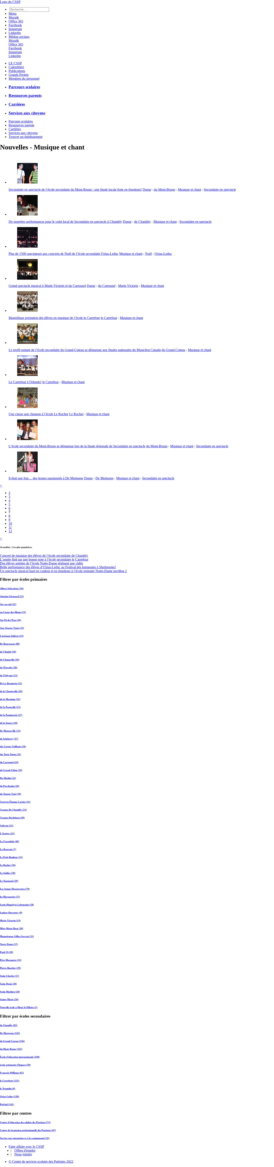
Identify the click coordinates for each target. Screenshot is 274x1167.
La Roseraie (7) (8, 849)
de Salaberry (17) (9, 738)
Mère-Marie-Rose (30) (11, 928)
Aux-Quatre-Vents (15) (12, 628)
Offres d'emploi (24, 1150)
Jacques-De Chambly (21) (13, 809)
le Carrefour (109, 318)
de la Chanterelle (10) (11, 691)
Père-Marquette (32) (10, 960)
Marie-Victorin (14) (10, 920)
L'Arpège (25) (7, 833)
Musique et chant (189, 189)
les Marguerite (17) (10, 896)
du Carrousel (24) (9, 762)
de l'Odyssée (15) (9, 675)
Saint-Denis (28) (8, 983)
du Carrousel (106, 286)
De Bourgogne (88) (10, 644)
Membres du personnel (24, 78)
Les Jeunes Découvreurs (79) (15, 889)
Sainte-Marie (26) (9, 999)
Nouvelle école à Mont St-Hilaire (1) (18, 1007)
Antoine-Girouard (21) (12, 596)
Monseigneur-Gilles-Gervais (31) (17, 936)
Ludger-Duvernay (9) (11, 912)
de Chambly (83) (8, 1025)
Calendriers (16, 67)
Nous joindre (23, 1154)
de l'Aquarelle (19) (9, 659)
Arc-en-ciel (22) (8, 604)
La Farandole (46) (9, 841)
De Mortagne (104, 478)
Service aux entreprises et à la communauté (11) (24, 1138)
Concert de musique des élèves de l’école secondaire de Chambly (44, 555)
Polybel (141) (7, 1104)
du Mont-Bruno (164, 189)
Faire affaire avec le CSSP (26, 1146)
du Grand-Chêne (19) (11, 770)
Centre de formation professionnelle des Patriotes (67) (28, 1130)
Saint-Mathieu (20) (10, 991)
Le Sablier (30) (7, 873)
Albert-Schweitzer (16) (12, 588)
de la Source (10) (9, 723)
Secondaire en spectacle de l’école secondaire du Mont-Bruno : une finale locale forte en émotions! (75, 189)
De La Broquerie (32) (11, 683)
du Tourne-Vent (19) (10, 794)
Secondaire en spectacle (220, 189)
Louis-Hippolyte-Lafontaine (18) (17, 904)
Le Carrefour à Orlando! (25, 382)
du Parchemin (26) (9, 786)
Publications (17, 71)
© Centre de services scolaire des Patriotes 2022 (41, 1161)
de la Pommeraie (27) (11, 715)
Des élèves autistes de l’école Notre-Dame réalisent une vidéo (41, 563)
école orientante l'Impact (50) (15, 1065)
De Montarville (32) (10, 731)
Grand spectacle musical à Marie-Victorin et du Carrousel (47, 286)
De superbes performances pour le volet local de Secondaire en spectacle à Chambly (65, 221)
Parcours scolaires (24, 87)
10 (10, 523)
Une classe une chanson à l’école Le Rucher (38, 414)
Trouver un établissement (25, 137)
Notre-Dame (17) (9, 944)
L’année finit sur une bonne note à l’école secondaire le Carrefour (44, 559)
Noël (148, 254)
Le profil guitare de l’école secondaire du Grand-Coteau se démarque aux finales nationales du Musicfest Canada (85, 350)
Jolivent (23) (6, 825)
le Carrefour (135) (9, 1080)
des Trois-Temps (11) (10, 754)
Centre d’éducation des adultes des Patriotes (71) (25, 1122)
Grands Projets (18, 75)
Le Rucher (76, 414)
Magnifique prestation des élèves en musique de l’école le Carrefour (54, 318)
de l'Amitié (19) (8, 651)
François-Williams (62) (12, 1072)
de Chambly (142, 221)
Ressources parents (25, 95)
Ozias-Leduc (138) (9, 1096)
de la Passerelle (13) (10, 707)
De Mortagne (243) (10, 1033)
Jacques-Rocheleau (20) (12, 817)
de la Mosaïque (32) (10, 699)
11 (10, 527)
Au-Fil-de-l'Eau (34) (10, 620)
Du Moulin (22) (8, 778)
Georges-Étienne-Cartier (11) (15, 802)
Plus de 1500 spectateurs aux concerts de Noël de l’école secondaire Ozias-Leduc (63, 254)
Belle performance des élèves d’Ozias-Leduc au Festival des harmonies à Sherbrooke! (58, 567)
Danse (147, 189)
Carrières (17, 104)
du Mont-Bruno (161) (11, 1049)
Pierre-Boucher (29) (10, 968)
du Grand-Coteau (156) (12, 1041)
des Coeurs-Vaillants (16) (13, 746)
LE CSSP (15, 63)
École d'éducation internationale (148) (20, 1057)
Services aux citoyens (27, 113)
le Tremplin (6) (7, 1088)
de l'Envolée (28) (8, 667)
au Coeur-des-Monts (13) (13, 612)
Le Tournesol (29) (9, 881)
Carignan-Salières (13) (12, 636)
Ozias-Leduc (163, 254)
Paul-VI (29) (6, 952)
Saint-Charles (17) (9, 976)
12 (10, 531)
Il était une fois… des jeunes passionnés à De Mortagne (46, 478)
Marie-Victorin (128, 286)
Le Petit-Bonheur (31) (11, 857)
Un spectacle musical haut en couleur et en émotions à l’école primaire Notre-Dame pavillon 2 (63, 571)
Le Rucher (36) (8, 865)
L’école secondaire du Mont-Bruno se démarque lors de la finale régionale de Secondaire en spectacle (77, 446)
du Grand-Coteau (173, 350)
